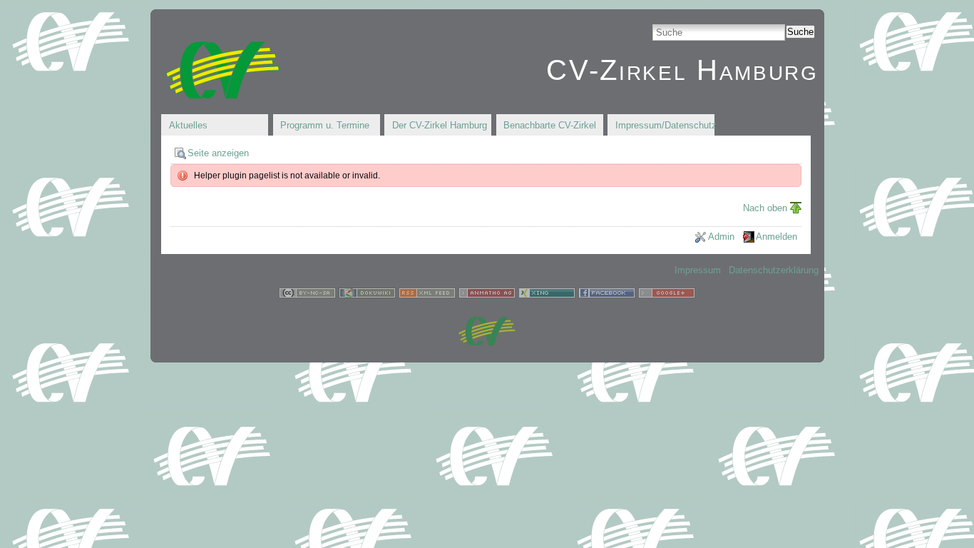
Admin (721, 236)
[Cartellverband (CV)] (487, 342)
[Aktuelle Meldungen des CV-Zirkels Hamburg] (427, 295)
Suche (800, 31)
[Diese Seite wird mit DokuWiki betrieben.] (367, 295)
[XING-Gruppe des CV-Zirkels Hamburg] (546, 295)
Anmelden (776, 236)
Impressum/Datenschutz (664, 125)
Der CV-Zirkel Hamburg (439, 125)
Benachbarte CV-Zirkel (549, 125)
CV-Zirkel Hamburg (682, 70)
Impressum (698, 270)
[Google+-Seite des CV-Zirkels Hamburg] (666, 295)
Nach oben (765, 208)
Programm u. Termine (324, 125)
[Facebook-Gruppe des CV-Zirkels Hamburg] (606, 295)
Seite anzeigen (218, 153)
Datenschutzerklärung (774, 270)
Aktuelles (188, 125)
